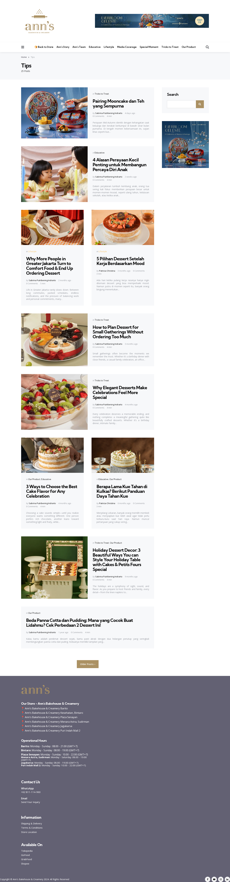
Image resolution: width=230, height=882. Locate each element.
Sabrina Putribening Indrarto (108, 113)
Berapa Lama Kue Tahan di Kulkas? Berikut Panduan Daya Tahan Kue (122, 491)
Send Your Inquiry (30, 802)
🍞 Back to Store (43, 46)
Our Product (189, 46)
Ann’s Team (79, 46)
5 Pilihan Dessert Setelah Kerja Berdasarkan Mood (120, 261)
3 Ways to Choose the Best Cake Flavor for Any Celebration (51, 491)
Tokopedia (27, 851)
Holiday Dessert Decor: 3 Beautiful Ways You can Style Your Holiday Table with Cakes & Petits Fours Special (117, 559)
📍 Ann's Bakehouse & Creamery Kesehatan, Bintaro (52, 712)
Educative (95, 46)
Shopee (25, 863)
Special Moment (149, 46)
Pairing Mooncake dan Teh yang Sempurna (118, 103)
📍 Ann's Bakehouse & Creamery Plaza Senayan (49, 717)
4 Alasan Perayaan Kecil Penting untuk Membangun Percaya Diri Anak (119, 164)
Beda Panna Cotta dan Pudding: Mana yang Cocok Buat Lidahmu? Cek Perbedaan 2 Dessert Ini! (79, 622)
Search (172, 94)
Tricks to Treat (170, 46)
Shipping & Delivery (31, 823)
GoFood (25, 855)
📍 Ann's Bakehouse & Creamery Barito (44, 708)
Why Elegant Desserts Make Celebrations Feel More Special (120, 392)
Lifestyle (109, 46)
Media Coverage (127, 46)
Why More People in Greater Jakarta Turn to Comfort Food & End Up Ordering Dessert (49, 266)
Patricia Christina (107, 270)
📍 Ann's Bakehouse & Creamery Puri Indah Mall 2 (50, 730)
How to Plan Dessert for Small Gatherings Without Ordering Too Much (118, 332)
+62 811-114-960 (31, 792)
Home (24, 57)
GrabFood (26, 859)
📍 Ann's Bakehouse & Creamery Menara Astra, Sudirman (55, 721)
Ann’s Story (62, 46)
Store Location (29, 832)
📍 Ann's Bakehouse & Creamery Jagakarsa (46, 726)
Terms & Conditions (32, 827)
